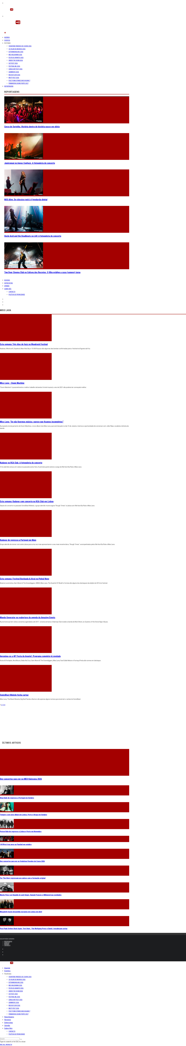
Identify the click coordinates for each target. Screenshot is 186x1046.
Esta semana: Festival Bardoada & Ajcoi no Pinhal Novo (24, 578)
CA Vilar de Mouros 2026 (17, 49)
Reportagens (8, 86)
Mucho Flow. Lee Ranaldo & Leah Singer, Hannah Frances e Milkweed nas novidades (30, 895)
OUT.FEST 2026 (13, 63)
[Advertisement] (64, 721)
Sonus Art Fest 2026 (15, 69)
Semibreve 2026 (14, 72)
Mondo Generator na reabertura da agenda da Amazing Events (27, 617)
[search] (21, 1039)
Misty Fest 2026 (14, 78)
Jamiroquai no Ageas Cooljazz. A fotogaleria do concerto (29, 163)
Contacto (12, 292)
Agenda (7, 37)
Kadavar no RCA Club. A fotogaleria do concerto (21, 462)
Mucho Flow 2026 (14, 75)
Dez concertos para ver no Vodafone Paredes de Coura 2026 (22, 861)
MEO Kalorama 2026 (15, 55)
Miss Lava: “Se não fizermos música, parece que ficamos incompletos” (32, 421)
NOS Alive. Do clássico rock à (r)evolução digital (25, 199)
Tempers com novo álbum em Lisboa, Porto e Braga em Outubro (23, 815)
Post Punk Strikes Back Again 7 (19, 80)
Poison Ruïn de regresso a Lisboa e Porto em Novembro (20, 832)
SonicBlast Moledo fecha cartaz (14, 695)
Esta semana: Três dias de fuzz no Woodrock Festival (24, 344)
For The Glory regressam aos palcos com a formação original (22, 878)
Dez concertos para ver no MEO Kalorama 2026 (21, 779)
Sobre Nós (7, 289)
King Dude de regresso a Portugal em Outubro (17, 798)
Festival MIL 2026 (14, 66)
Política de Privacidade (17, 294)
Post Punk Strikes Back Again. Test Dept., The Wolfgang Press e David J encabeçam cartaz (33, 929)
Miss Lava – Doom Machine (12, 383)
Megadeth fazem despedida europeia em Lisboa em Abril (21, 912)
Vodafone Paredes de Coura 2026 (20, 46)
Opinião (6, 286)
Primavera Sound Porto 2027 (18, 83)
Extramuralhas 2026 (16, 52)
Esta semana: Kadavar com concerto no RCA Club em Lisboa (26, 501)
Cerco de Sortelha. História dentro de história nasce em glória (32, 126)
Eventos (7, 40)
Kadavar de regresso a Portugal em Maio (18, 540)
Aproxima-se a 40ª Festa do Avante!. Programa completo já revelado (30, 656)
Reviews (7, 280)
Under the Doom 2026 (16, 60)
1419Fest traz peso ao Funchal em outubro (16, 844)
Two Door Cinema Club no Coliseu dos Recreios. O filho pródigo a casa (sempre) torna (42, 272)
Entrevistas (8, 283)
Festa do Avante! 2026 (16, 57)
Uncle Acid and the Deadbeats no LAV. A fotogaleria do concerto (32, 236)
